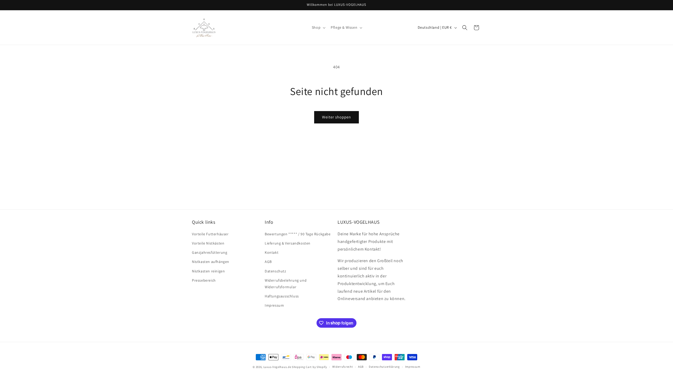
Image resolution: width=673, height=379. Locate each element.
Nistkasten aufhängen (210, 261)
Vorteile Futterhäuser (210, 234)
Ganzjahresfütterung (209, 252)
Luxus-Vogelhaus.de (277, 367)
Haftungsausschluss (282, 296)
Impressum (274, 305)
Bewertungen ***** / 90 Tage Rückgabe (298, 234)
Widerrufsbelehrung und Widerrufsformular (286, 283)
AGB (268, 261)
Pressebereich (204, 280)
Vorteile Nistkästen (208, 243)
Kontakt (271, 252)
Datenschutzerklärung (384, 366)
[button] (318, 27)
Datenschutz (275, 271)
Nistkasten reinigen (208, 271)
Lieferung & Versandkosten (287, 243)
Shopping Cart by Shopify (309, 367)
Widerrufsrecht (342, 366)
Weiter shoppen (336, 116)
